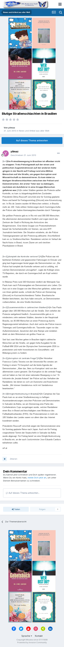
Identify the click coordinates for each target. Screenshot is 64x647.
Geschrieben (23, 155)
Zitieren (13, 459)
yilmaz (11, 127)
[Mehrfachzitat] (4, 459)
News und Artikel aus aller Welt (34, 130)
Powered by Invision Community (32, 642)
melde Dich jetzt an (37, 477)
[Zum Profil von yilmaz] (5, 153)
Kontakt (39, 636)
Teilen (17, 509)
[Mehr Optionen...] (58, 153)
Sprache (26, 636)
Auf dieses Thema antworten (32, 140)
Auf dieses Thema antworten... (24, 493)
